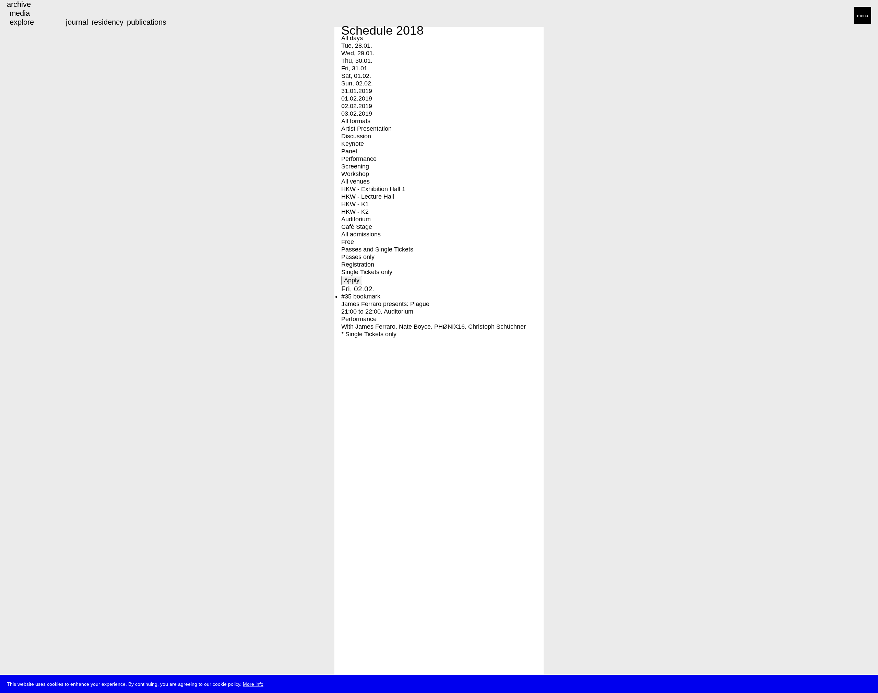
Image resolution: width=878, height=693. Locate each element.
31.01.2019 (356, 90)
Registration (357, 264)
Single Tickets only (366, 272)
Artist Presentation (366, 128)
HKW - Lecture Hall (367, 196)
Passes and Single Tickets (377, 249)
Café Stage (356, 226)
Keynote (352, 143)
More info (253, 684)
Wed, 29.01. (358, 53)
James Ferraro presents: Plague (385, 304)
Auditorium (356, 219)
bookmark (366, 296)
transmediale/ (27, 16)
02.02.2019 (356, 106)
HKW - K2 (355, 211)
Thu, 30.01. (356, 60)
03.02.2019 (356, 113)
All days (352, 38)
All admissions (361, 234)
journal (77, 22)
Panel (349, 151)
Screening (355, 166)
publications (146, 22)
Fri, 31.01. (355, 68)
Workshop (355, 174)
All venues (355, 181)
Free (347, 241)
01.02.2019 (356, 98)
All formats (355, 121)
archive (19, 4)
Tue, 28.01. (356, 45)
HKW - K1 (355, 204)
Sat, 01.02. (356, 75)
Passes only (358, 257)
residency (107, 22)
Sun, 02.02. (357, 83)
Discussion (356, 136)
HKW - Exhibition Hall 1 (373, 189)
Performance (359, 158)
